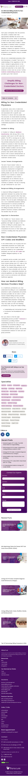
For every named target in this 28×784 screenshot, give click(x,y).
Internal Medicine (16, 400)
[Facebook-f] (3, 434)
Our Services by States (8, 669)
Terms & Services (17, 773)
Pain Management (6, 397)
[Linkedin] (8, 434)
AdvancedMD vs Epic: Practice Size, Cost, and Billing (13, 457)
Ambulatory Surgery (18, 397)
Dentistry (4, 403)
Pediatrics (24, 385)
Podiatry (9, 385)
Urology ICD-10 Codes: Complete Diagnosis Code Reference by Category (14, 452)
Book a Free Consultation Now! (14, 90)
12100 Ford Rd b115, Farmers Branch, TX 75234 (13, 742)
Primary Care (5, 391)
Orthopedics (16, 385)
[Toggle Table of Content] (15, 98)
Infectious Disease (18, 406)
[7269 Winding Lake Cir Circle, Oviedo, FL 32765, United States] (2, 747)
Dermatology (5, 394)
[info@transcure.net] (2, 756)
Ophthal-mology (12, 403)
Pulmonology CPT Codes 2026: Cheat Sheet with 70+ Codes (14, 461)
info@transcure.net (7, 756)
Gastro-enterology (7, 406)
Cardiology (11, 388)
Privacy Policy (10, 773)
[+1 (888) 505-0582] (2, 754)
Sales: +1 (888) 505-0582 (14, 1)
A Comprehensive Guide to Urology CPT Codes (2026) (13, 466)
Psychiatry (21, 391)
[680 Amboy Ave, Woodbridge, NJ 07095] (2, 745)
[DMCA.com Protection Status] (5, 762)
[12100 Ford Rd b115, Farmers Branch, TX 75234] (2, 742)
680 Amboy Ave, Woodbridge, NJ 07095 (12, 745)
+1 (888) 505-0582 (7, 754)
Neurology (4, 388)
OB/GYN (4, 385)
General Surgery (6, 400)
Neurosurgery (13, 391)
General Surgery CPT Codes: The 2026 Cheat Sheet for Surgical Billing (13, 443)
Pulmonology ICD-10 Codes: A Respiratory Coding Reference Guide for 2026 (14, 448)
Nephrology (19, 388)
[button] (25, 7)
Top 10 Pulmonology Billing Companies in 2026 (13, 643)
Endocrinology (14, 394)
